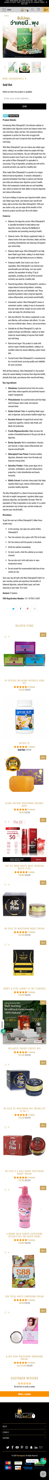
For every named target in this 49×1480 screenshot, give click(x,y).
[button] (20, 686)
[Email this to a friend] (35, 609)
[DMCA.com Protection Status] (11, 116)
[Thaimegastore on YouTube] (17, 1447)
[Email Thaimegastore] (41, 1447)
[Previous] (5, 36)
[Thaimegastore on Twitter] (8, 1447)
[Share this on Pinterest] (28, 609)
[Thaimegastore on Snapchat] (31, 1447)
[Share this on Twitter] (13, 609)
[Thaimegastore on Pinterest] (22, 1447)
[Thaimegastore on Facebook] (12, 1447)
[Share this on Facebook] (20, 609)
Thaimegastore (21, 1455)
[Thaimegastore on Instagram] (27, 1447)
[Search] (33, 9)
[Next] (43, 36)
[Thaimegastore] (24, 9)
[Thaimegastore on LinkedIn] (36, 1447)
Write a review (24, 1394)
